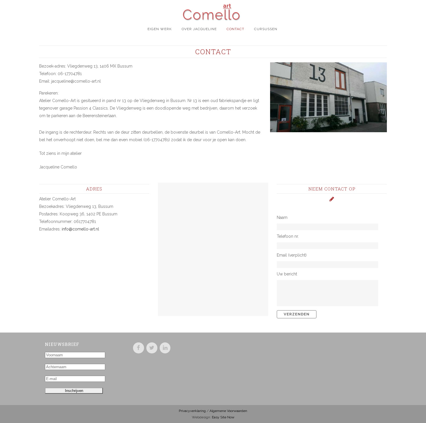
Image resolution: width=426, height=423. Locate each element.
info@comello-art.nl (80, 229)
